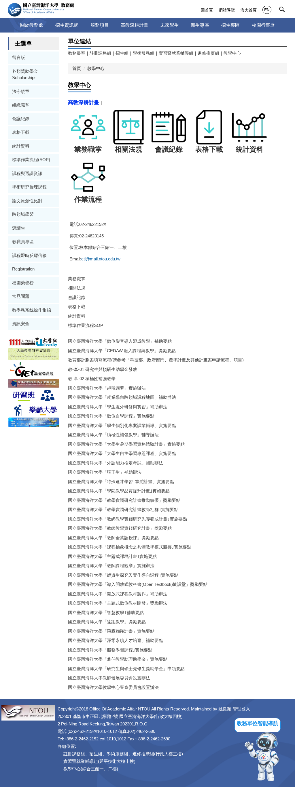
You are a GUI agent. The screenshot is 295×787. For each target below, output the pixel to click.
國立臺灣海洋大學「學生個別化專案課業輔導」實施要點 (122, 425)
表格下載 (20, 132)
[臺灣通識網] (33, 369)
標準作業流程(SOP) (31, 159)
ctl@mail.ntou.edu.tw (100, 258)
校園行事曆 (263, 25)
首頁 (76, 68)
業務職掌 (76, 278)
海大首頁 (249, 10)
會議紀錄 (20, 118)
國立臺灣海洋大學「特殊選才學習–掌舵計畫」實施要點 (121, 481)
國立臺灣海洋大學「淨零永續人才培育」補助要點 (115, 640)
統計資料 (20, 146)
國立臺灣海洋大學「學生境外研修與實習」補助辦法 (117, 406)
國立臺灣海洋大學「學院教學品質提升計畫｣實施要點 (119, 490)
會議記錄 (76, 297)
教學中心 (232, 53)
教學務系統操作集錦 (31, 310)
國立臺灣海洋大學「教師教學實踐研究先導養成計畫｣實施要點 (127, 519)
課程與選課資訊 (27, 173)
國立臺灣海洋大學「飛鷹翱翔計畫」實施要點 (111, 631)
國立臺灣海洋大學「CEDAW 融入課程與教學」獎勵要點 (122, 350)
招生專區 (230, 25)
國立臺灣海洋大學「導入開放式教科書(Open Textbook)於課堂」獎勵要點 (137, 584)
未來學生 (169, 25)
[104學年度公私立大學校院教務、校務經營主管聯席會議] (33, 422)
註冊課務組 (100, 53)
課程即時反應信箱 (29, 255)
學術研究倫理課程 (29, 186)
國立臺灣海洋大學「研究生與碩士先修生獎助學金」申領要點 (126, 668)
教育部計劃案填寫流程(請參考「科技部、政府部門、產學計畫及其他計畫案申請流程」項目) (156, 359)
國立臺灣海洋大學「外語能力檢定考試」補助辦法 (115, 462)
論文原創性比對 (27, 200)
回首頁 (207, 10)
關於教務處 (31, 25)
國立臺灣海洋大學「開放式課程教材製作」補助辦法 (117, 593)
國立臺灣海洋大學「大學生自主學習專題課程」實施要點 (122, 453)
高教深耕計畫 (134, 25)
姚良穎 (224, 708)
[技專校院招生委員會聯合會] (33, 382)
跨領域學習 (23, 214)
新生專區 (200, 25)
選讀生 (18, 228)
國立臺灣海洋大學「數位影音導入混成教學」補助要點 (120, 341)
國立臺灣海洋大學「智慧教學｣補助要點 (106, 612)
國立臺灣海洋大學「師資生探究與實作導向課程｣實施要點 (123, 575)
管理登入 (241, 708)
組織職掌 (20, 104)
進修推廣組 (208, 53)
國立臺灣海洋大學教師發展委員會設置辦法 (109, 677)
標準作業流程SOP (85, 325)
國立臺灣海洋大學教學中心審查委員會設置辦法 (113, 687)
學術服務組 (143, 53)
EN (267, 9)
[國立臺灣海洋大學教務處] (41, 10)
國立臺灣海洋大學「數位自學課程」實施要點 (111, 415)
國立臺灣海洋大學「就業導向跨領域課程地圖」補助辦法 (122, 397)
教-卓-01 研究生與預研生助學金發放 (102, 369)
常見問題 (20, 296)
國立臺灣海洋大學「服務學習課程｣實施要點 (110, 649)
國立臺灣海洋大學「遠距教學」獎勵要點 (107, 621)
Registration (23, 268)
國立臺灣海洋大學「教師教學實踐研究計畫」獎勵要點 (120, 528)
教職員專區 (23, 241)
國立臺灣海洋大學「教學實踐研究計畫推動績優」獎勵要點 (124, 500)
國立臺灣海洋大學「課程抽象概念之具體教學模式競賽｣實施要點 (129, 546)
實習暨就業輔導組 (176, 53)
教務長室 (76, 53)
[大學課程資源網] (33, 353)
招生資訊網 (66, 25)
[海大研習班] (33, 394)
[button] (283, 11)
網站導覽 (227, 10)
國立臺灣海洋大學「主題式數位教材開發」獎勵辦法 (117, 603)
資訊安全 (20, 323)
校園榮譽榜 (23, 282)
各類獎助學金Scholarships (25, 74)
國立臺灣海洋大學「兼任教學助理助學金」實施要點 (117, 659)
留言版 (18, 57)
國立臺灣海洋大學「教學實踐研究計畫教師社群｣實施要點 (123, 509)
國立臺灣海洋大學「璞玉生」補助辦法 (104, 472)
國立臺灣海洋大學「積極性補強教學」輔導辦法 (113, 434)
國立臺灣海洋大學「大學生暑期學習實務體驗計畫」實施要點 (126, 444)
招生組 (122, 53)
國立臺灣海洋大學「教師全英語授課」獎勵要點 (113, 537)
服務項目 (99, 25)
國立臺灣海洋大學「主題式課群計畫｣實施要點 (112, 556)
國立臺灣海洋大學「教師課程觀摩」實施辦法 (111, 565)
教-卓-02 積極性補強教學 (92, 378)
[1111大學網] (33, 341)
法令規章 (20, 91)
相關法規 (76, 287)
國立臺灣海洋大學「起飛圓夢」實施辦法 (107, 388)
